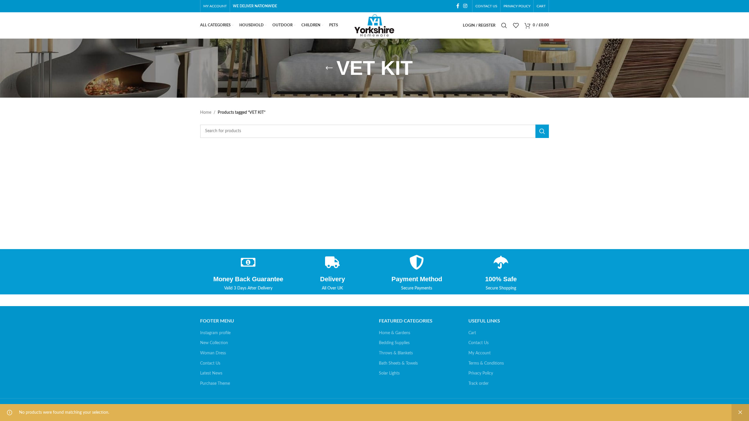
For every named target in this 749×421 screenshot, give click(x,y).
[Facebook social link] (457, 6)
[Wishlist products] (516, 25)
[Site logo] (374, 25)
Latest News (211, 373)
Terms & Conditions (486, 363)
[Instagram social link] (465, 6)
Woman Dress (213, 353)
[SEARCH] (542, 131)
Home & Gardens (394, 333)
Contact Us (210, 363)
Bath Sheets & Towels (398, 363)
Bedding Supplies (394, 343)
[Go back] (329, 68)
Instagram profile (215, 333)
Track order (478, 384)
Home (205, 113)
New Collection (214, 343)
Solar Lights (389, 373)
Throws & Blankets (396, 353)
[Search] (504, 25)
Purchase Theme (215, 384)
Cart (472, 333)
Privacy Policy (480, 373)
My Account (479, 353)
